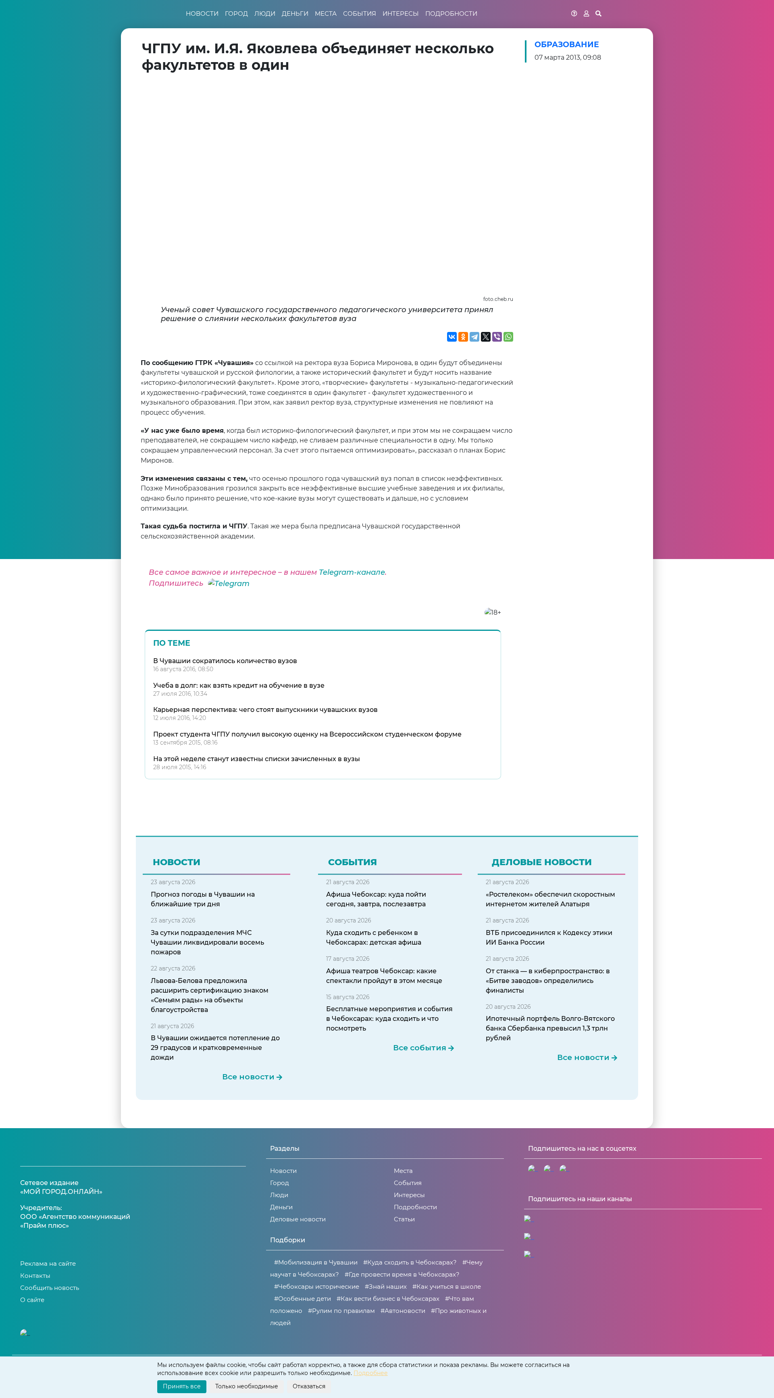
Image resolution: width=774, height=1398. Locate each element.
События (359, 13)
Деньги (295, 13)
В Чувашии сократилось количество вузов (225, 661)
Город (236, 13)
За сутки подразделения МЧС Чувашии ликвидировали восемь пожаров (207, 942)
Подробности (451, 13)
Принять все (182, 1386)
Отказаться (309, 1386)
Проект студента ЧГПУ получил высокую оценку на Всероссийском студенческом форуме (307, 734)
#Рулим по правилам (341, 1311)
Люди (264, 13)
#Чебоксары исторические (316, 1286)
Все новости (248, 1076)
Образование (567, 44)
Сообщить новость (49, 1288)
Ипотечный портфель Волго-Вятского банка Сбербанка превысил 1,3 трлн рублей (550, 1028)
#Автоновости (403, 1311)
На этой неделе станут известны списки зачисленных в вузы (256, 759)
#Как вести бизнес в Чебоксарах (388, 1298)
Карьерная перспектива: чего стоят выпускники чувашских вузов (265, 710)
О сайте (32, 1300)
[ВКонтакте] (452, 337)
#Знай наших (386, 1286)
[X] (486, 337)
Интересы (401, 13)
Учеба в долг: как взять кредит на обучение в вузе (239, 685)
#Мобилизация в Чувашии (316, 1262)
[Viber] (497, 337)
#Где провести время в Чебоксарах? (402, 1274)
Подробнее (371, 1373)
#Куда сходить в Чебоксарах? (410, 1262)
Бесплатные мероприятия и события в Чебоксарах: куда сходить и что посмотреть (389, 1018)
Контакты (35, 1275)
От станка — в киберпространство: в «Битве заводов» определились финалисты (548, 980)
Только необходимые (246, 1386)
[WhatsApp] (508, 337)
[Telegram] (474, 337)
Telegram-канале (352, 572)
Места (326, 13)
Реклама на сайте (48, 1263)
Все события (419, 1047)
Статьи (404, 1219)
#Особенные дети (302, 1298)
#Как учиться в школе (446, 1286)
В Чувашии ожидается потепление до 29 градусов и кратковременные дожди (215, 1047)
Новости (202, 13)
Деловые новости (298, 1219)
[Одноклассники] (463, 337)
